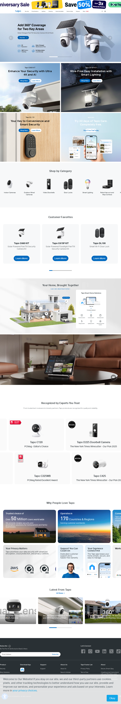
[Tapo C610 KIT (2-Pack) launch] (60, 37)
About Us (63, 668)
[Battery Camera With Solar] (58, 311)
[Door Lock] (24, 317)
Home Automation (60, 11)
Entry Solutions (35, 11)
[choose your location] (105, 11)
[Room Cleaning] (51, 316)
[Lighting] (34, 303)
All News (59, 593)
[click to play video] (113, 377)
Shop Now (24, 81)
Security (27, 11)
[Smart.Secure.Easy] (60, 359)
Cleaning (51, 11)
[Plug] (38, 304)
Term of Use (84, 672)
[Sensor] (58, 304)
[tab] (10, 186)
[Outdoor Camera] (66, 301)
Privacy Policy (85, 668)
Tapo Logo (18, 11)
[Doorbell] (30, 318)
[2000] (60, 610)
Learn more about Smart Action (60, 289)
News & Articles (65, 672)
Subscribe (55, 654)
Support (42, 668)
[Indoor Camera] (46, 313)
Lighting (43, 11)
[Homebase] (43, 317)
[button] (11, 38)
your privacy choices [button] (25, 690)
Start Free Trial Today (91, 130)
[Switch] (40, 308)
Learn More (36, 81)
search (102, 11)
